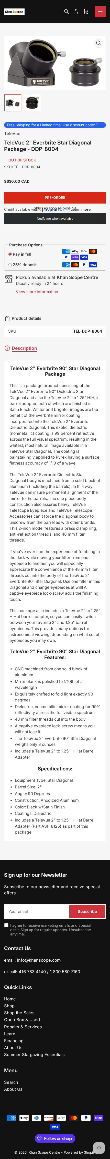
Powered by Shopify (80, 1152)
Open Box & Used (22, 1019)
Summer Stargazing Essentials (34, 1054)
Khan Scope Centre (44, 1152)
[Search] (66, 11)
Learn (9, 1033)
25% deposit (25, 264)
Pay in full (22, 254)
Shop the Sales (19, 1012)
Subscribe (87, 911)
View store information (37, 291)
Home (10, 998)
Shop (9, 1005)
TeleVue (12, 133)
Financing (14, 1040)
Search (11, 1082)
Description (24, 348)
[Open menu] (100, 11)
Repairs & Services (23, 1026)
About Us (13, 1047)
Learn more (81, 209)
